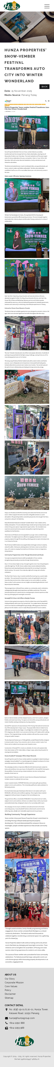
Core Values (11, 986)
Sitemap (9, 998)
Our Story (10, 979)
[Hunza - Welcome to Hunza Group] (12, 5)
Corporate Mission (14, 982)
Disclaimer (10, 994)
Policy (8, 990)
